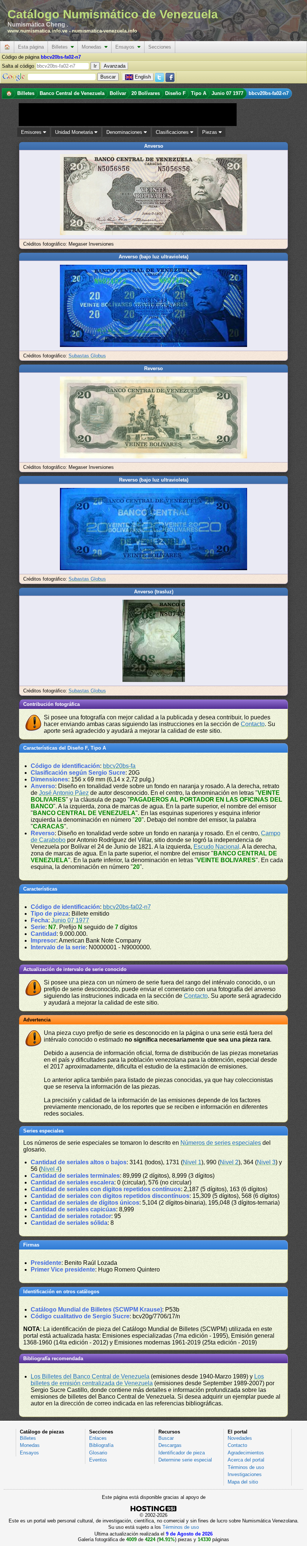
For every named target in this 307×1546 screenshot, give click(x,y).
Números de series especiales (220, 1143)
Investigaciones (245, 1474)
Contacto (253, 724)
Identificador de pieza (181, 1453)
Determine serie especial (185, 1460)
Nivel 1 (192, 1162)
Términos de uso (246, 1467)
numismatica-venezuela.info (104, 31)
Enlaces (98, 1438)
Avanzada (114, 66)
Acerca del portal (246, 1460)
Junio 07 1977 (70, 920)
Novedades (240, 1438)
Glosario (98, 1453)
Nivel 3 (266, 1162)
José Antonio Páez (64, 793)
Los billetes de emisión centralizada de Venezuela (147, 1379)
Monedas (93, 47)
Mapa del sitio (243, 1482)
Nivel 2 (229, 1162)
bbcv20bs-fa (119, 766)
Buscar (166, 1438)
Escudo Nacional (216, 846)
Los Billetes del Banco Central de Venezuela (90, 1376)
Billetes (61, 47)
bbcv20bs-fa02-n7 (127, 907)
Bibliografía (101, 1445)
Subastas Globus (87, 356)
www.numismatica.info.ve (37, 31)
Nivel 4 (50, 1169)
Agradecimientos (246, 1453)
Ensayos (126, 47)
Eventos (98, 1460)
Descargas (170, 1445)
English (143, 77)
